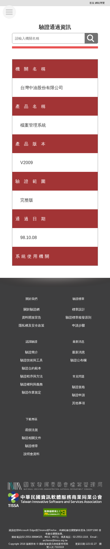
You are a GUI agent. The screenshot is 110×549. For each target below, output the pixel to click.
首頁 (91, 3)
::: (87, 3)
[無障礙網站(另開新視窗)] (55, 511)
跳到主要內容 (12, 2)
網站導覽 (100, 3)
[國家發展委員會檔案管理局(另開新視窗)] (55, 485)
